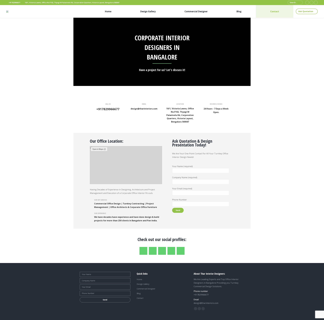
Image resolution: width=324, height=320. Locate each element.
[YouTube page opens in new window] (316, 2)
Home (139, 279)
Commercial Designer (146, 288)
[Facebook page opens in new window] (307, 2)
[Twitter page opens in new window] (311, 2)
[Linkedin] (162, 251)
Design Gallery (143, 284)
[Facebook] (143, 251)
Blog (139, 293)
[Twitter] (153, 251)
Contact (140, 298)
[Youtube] (171, 251)
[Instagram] (181, 251)
